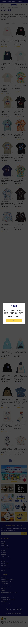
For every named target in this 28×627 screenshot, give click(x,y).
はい (14, 320)
